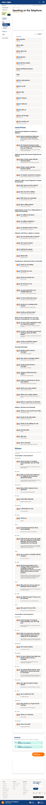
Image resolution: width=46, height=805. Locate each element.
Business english (25, 5)
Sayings (24, 785)
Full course (5, 792)
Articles (24, 794)
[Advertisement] (29, 22)
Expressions (25, 783)
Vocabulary (25, 792)
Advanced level (5, 790)
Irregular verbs (5, 795)
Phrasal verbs (5, 797)
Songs (14, 787)
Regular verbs (5, 794)
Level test (4, 785)
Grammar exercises (16, 783)
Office (30, 5)
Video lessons (15, 785)
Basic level (5, 787)
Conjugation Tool (26, 790)
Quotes (24, 787)
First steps (4, 783)
